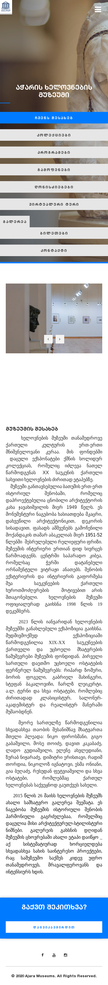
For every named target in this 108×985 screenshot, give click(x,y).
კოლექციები (54, 135)
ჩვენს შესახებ (54, 117)
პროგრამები (54, 152)
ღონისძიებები (54, 187)
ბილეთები (54, 233)
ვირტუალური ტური (54, 204)
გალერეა (15, 221)
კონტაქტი (54, 250)
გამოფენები (54, 169)
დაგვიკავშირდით (54, 927)
